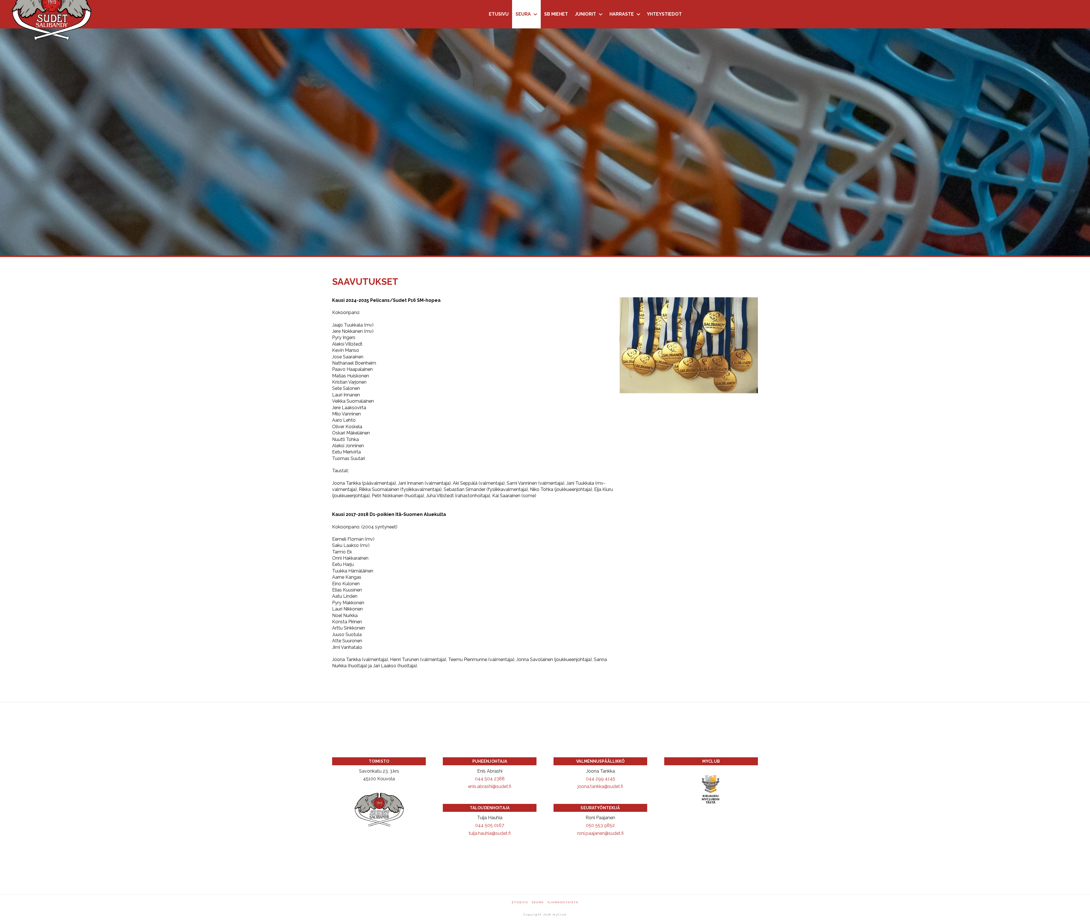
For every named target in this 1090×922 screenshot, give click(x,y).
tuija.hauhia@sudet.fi (490, 833)
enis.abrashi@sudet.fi (489, 786)
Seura (538, 902)
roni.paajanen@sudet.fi (600, 833)
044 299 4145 (600, 778)
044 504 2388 (490, 778)
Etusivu (520, 902)
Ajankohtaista (563, 902)
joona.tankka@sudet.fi (600, 786)
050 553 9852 (600, 825)
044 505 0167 (489, 825)
